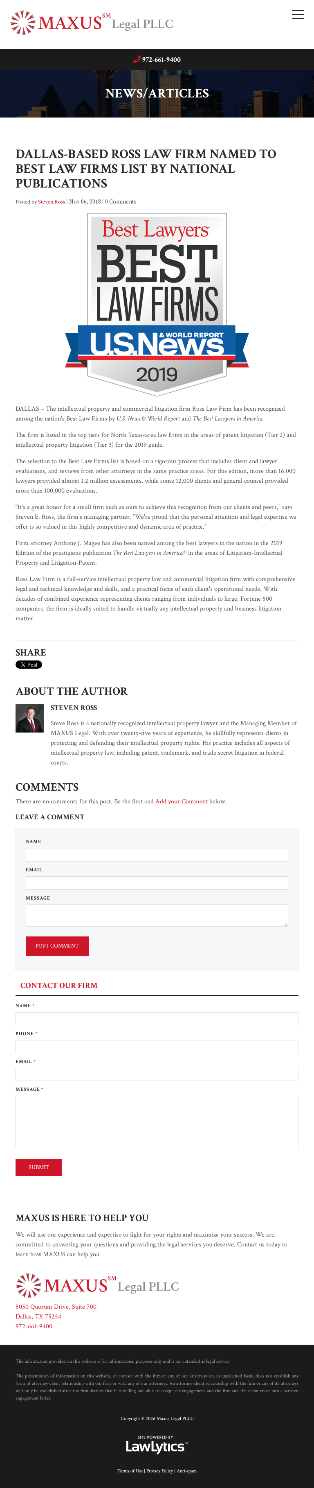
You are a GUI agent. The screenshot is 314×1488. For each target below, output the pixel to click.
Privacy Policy (159, 1471)
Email (34, 870)
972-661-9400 (161, 59)
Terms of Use (130, 1471)
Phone (27, 1034)
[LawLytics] (157, 1445)
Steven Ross (51, 202)
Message (38, 898)
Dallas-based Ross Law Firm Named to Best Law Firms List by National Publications (146, 169)
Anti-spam (187, 1471)
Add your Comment (181, 801)
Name (33, 842)
